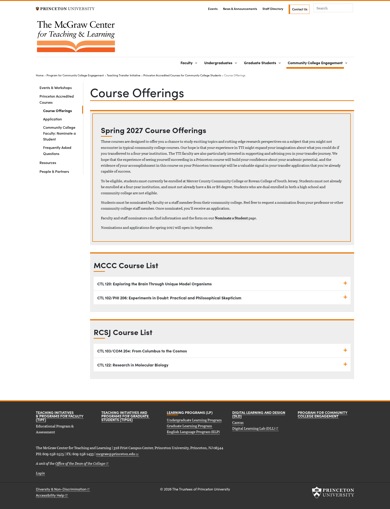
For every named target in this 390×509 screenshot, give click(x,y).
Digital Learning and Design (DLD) (258, 414)
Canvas (238, 422)
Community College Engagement (316, 62)
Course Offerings (63, 110)
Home (40, 75)
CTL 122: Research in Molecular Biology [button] (132, 365)
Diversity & (61, 489)
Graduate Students (260, 62)
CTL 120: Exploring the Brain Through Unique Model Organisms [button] (154, 283)
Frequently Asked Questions (57, 150)
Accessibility (50, 495)
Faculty (187, 62)
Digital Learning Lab (253, 428)
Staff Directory (272, 9)
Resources (47, 162)
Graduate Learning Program (190, 425)
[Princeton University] (65, 8)
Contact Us (299, 9)
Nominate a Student (231, 218)
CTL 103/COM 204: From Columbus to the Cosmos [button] (142, 351)
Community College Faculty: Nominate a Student (59, 133)
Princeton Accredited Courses (60, 99)
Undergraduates (218, 62)
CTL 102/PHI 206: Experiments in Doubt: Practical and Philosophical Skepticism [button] (169, 297)
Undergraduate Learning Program (194, 419)
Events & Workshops (55, 87)
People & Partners (54, 171)
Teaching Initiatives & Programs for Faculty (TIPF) (60, 416)
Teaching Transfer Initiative (123, 75)
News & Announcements (240, 9)
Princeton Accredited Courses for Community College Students (182, 75)
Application (52, 118)
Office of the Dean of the (80, 463)
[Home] (76, 38)
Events (213, 9)
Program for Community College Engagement (75, 75)
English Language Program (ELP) (193, 431)
